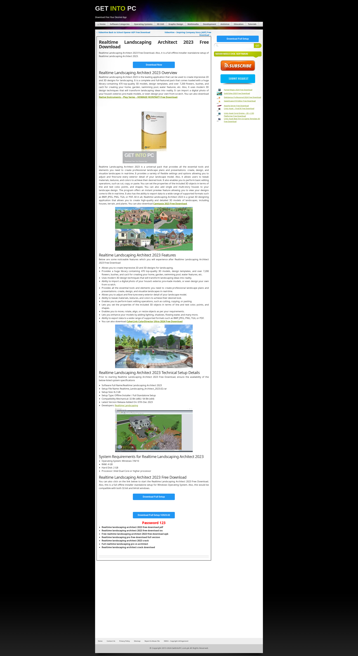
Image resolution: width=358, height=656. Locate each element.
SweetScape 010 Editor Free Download (240, 101)
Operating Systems (143, 24)
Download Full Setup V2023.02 (154, 515)
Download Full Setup (154, 497)
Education (238, 24)
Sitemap (137, 641)
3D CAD (160, 24)
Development (209, 24)
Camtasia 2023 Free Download (170, 203)
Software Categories (119, 24)
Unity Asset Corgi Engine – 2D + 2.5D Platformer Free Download (239, 114)
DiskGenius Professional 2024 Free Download (242, 97)
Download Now (154, 65)
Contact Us (111, 641)
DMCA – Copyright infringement (176, 641)
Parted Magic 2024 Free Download (238, 89)
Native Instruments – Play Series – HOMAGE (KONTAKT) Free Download (138, 97)
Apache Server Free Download (236, 105)
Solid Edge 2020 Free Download (237, 93)
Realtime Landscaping (126, 405)
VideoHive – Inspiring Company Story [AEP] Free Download (188, 33)
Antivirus (225, 24)
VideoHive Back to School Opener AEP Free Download (124, 32)
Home (102, 24)
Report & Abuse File (152, 641)
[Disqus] (153, 601)
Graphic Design (176, 24)
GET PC (115, 8)
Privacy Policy (124, 641)
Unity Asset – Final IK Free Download (239, 108)
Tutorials (252, 24)
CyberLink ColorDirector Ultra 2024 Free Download (154, 321)
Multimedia (193, 24)
